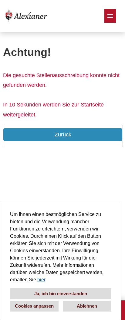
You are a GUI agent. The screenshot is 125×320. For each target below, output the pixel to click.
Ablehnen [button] (87, 306)
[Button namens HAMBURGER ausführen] (110, 16)
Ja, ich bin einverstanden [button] (60, 293)
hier (41, 279)
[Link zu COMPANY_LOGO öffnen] (26, 16)
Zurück (63, 135)
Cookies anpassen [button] (34, 306)
